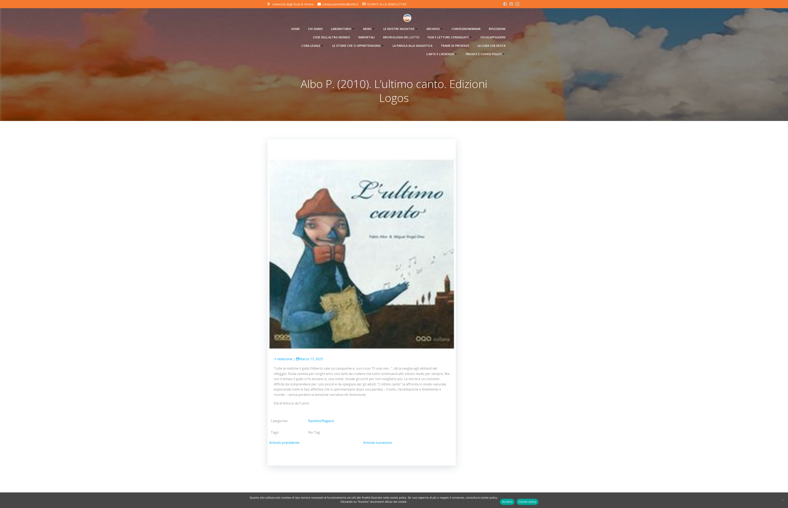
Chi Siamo (315, 29)
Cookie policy (527, 501)
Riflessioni (497, 29)
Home (295, 29)
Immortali (366, 37)
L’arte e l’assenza (440, 54)
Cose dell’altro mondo (331, 37)
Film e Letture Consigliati (448, 37)
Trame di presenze (455, 46)
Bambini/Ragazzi (321, 421)
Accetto (507, 501)
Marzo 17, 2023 (311, 359)
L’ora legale (310, 46)
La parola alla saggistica (412, 46)
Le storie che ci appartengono (356, 46)
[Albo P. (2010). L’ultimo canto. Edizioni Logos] (362, 254)
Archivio (433, 29)
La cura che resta (491, 46)
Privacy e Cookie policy (484, 54)
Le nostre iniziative (399, 29)
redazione (284, 359)
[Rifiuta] (783, 500)
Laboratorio (341, 29)
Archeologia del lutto (401, 37)
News (367, 29)
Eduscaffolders (493, 37)
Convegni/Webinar (466, 29)
